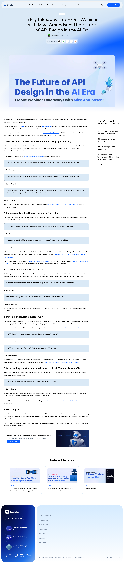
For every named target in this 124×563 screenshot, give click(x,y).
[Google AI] (63, 41)
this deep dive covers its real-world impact (64, 328)
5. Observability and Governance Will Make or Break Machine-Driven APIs (108, 157)
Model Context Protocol (51, 133)
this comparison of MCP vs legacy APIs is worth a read (61, 362)
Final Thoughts (102, 165)
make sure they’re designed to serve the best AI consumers (65, 401)
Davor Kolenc (55, 35)
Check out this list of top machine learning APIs (62, 204)
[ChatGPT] (59, 41)
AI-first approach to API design (34, 156)
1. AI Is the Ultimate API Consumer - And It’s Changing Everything (108, 123)
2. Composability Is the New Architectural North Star (107, 132)
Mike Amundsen (46, 126)
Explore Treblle (13, 441)
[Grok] (67, 41)
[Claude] (75, 41)
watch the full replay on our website (38, 261)
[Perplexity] (71, 41)
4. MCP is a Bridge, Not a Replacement (106, 148)
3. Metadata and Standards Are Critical (107, 140)
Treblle (21, 126)
